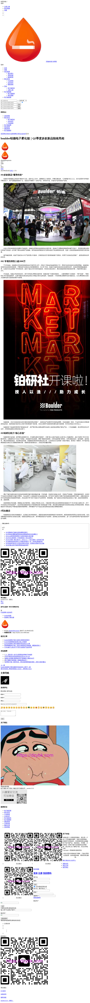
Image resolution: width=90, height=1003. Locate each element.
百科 (5, 86)
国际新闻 (7, 128)
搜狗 (19, 108)
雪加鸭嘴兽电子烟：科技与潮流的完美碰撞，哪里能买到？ (22, 645)
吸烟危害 (10, 77)
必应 (19, 104)
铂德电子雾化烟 (9, 617)
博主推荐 (7, 127)
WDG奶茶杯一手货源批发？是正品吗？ (19, 538)
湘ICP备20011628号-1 (69, 860)
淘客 (5, 10)
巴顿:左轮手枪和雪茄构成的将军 (17, 545)
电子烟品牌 (7, 125)
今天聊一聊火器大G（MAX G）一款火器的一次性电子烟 (25, 539)
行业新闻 (10, 81)
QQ (2, 704)
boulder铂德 (7, 615)
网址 (2, 701)
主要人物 (7, 6)
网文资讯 (7, 117)
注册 (40, 873)
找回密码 (47, 873)
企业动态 (10, 82)
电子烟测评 (7, 130)
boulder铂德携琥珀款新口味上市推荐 (15, 642)
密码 (34, 881)
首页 (5, 68)
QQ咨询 (3, 991)
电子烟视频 (7, 92)
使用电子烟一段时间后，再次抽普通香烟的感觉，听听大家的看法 (25, 662)
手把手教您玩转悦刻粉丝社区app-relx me (17, 656)
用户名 (35, 877)
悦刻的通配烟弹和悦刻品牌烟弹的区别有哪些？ (22, 534)
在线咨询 (3, 994)
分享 (2, 603)
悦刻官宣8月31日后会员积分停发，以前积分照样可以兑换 (25, 543)
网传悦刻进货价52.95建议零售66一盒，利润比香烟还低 (24, 541)
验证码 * (36, 901)
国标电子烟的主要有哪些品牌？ (17, 532)
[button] (45, 65)
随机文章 (7, 825)
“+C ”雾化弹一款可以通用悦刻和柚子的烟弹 (18, 654)
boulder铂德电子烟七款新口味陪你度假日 (17, 640)
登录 (35, 873)
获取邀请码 (37, 897)
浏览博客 (7, 116)
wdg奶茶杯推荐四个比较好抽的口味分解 (19, 536)
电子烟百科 (11, 88)
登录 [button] (2, 3)
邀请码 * (36, 896)
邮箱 (2, 697)
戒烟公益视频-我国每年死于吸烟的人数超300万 (19, 658)
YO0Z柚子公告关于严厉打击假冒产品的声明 (18, 647)
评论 (11, 170)
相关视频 (7, 8)
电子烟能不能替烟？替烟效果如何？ (16, 660)
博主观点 (10, 73)
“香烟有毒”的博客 (51, 61)
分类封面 (7, 823)
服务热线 (3, 997)
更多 (2, 169)
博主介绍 (65, 865)
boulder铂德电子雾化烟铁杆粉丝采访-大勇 (17, 643)
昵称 (2, 694)
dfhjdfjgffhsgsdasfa (14, 630)
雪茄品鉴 (10, 75)
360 (19, 106)
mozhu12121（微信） (7, 1000)
